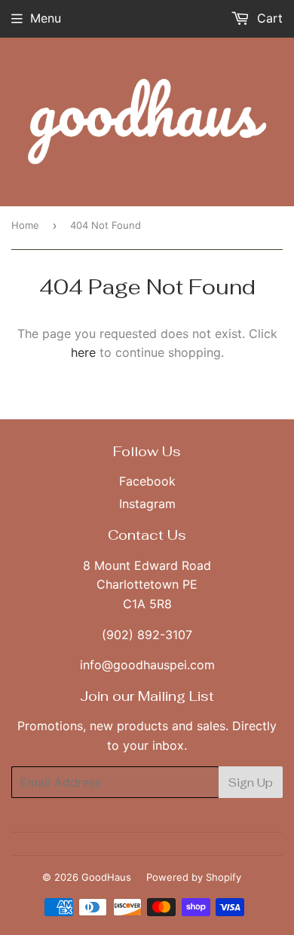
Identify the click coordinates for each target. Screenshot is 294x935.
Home (25, 225)
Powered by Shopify (193, 877)
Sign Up (250, 782)
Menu (45, 18)
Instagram (147, 503)
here (83, 352)
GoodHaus (106, 877)
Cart (268, 18)
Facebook (147, 481)
